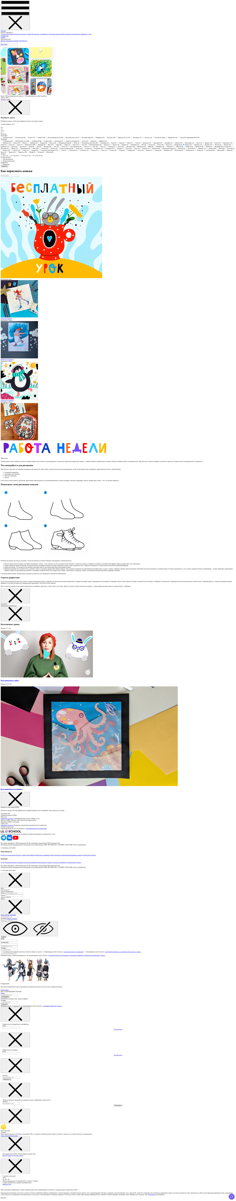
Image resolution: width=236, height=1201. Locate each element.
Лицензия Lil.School (12, 41)
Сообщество (4, 36)
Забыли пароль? (12, 918)
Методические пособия (69, 34)
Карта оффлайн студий (84, 34)
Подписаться (7, 1079)
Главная (3, 31)
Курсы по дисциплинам (8, 855)
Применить (4, 166)
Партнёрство (23, 41)
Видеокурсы (17, 34)
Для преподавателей (55, 34)
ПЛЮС (3, 37)
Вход (2, 44)
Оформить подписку (7, 818)
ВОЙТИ (3, 937)
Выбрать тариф (5, 99)
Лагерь (3, 34)
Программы (9, 34)
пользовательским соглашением (73, 952)
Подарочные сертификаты (40, 34)
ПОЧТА (3, 893)
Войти (3, 915)
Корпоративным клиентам (74, 855)
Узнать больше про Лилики (9, 1136)
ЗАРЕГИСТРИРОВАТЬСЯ (8, 953)
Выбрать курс (7, 1184)
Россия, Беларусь (8, 1155)
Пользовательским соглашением (36, 828)
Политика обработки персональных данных (38, 862)
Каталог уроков (26, 34)
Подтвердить (118, 1029)
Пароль (3, 895)
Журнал (3, 41)
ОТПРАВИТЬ (5, 997)
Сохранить (4, 1004)
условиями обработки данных (52, 1006)
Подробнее (151, 1194)
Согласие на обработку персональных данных (66, 862)
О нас (2, 862)
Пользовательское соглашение (14, 862)
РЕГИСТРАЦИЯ (10, 915)
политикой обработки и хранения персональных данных (123, 952)
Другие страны (18, 1155)
